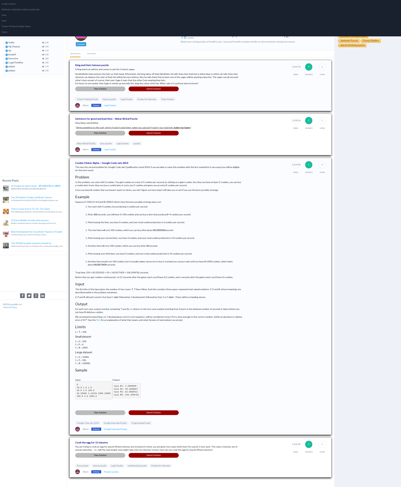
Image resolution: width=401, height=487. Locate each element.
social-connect (9, 3)
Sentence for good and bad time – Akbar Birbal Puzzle (106, 118)
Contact (81, 44)
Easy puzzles (106, 143)
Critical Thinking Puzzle (87, 99)
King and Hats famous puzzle (92, 65)
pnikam (11, 70)
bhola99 (12, 54)
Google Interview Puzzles (115, 423)
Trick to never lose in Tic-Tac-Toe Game (30, 208)
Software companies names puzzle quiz (20, 9)
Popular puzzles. (111, 472)
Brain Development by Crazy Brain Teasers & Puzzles (36, 231)
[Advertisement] (33, 126)
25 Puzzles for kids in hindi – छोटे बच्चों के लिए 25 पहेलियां (35, 186)
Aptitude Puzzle (349, 40)
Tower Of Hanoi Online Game (16, 26)
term (4, 15)
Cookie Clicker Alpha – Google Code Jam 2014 (101, 162)
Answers (91, 53)
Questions (75, 53)
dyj (9, 50)
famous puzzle (109, 99)
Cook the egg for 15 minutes (91, 442)
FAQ (98, 320)
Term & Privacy (10, 307)
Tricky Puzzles (167, 99)
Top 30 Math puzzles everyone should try (31, 243)
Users (4, 32)
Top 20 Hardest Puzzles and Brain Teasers (31, 197)
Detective (13, 58)
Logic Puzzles (127, 99)
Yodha (11, 42)
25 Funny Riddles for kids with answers (30, 220)
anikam (11, 66)
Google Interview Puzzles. (116, 429)
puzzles (136, 143)
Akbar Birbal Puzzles (86, 143)
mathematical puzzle (137, 465)
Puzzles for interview (146, 99)
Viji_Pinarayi (14, 46)
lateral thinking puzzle (353, 45)
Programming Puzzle (141, 423)
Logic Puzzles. (110, 105)
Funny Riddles (371, 40)
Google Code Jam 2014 (88, 423)
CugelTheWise (15, 62)
